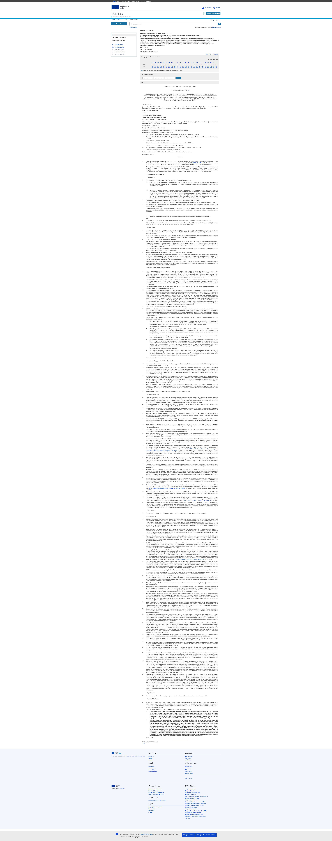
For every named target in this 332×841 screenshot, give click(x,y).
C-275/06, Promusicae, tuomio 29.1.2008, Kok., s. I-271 (190, 559)
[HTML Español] (155, 64)
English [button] (218, 7)
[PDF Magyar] (191, 67)
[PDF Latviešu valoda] (186, 67)
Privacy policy (151, 808)
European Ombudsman (190, 809)
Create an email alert (120, 52)
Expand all (208, 54)
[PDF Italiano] (183, 67)
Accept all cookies (188, 835)
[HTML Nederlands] (197, 64)
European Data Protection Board (193, 812)
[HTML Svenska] (216, 64)
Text (114, 35)
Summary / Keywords (118, 40)
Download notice (119, 47)
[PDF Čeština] (158, 67)
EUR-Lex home (120, 19)
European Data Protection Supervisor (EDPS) (196, 810)
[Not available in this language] (177, 64)
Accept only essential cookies (206, 835)
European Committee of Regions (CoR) (194, 805)
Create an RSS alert (120, 54)
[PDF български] (152, 67)
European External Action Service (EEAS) (195, 801)
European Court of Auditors (191, 800)
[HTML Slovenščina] (210, 64)
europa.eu (122, 788)
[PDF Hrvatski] (180, 67)
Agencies (187, 818)
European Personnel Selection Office (194, 814)
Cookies (150, 812)
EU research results (190, 769)
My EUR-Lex (208, 7)
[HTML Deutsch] (163, 64)
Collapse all (215, 54)
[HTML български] (152, 64)
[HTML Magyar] (191, 64)
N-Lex (186, 777)
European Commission (190, 794)
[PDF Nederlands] (197, 67)
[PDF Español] (155, 67)
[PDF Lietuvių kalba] (188, 67)
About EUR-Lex (188, 756)
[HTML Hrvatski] (180, 64)
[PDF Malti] (194, 67)
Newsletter (188, 758)
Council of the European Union (192, 792)
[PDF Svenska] (216, 67)
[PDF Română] (205, 67)
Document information (119, 37)
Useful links (188, 760)
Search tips (134, 27)
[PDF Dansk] (160, 67)
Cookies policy (152, 768)
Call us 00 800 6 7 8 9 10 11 (155, 789)
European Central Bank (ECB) (192, 798)
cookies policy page (146, 834)
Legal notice (151, 766)
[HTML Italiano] (183, 64)
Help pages (151, 756)
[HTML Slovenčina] (208, 64)
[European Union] (116, 786)
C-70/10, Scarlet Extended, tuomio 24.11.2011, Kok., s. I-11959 (167, 488)
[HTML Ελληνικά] (169, 64)
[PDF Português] (202, 67)
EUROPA (114, 19)
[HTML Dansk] (160, 64)
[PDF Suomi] (213, 67)
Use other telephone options (155, 791)
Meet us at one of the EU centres (156, 794)
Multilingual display (147, 74)
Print (218, 20)
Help (213, 20)
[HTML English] (172, 64)
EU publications (189, 773)
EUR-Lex (117, 13)
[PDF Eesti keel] (166, 67)
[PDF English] (172, 67)
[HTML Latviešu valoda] (186, 64)
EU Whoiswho (188, 771)
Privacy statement (152, 771)
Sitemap (150, 760)
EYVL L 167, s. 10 (199, 163)
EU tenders (188, 768)
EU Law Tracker (189, 778)
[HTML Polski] (199, 64)
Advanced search (216, 27)
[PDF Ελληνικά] (169, 67)
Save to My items (119, 49)
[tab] (179, 57)
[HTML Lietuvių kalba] (188, 64)
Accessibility (151, 769)
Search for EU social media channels (157, 800)
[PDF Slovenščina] (210, 67)
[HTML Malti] (194, 64)
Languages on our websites (155, 807)
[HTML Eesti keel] (166, 64)
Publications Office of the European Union (135, 756)
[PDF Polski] (199, 67)
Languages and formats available (151, 57)
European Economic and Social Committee (195, 803)
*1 (188, 90)
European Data (188, 766)
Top (143, 743)
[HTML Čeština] (158, 64)
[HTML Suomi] (213, 64)
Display (178, 78)
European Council (189, 791)
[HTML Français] (174, 64)
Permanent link (119, 44)
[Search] (219, 24)
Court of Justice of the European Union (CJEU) (196, 796)
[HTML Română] (205, 64)
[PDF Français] (174, 67)
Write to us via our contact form (156, 792)
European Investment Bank (191, 807)
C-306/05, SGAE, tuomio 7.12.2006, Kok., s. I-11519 (196, 500)
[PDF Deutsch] (163, 67)
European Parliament (190, 789)
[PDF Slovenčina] (208, 67)
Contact (150, 758)
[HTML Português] (202, 64)
